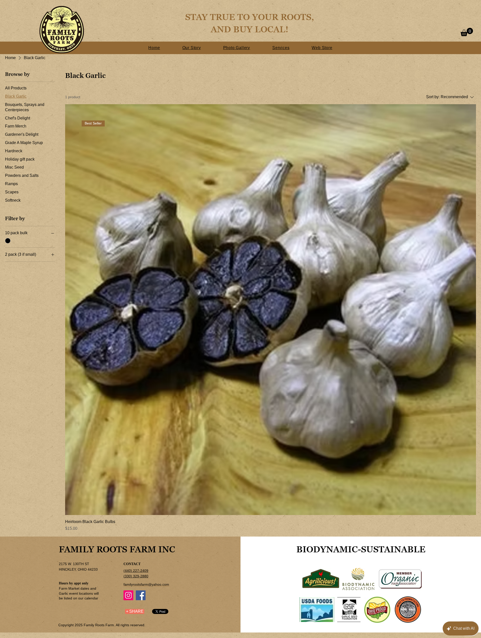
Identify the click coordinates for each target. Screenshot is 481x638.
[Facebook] (141, 595)
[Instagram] (128, 595)
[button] (466, 32)
